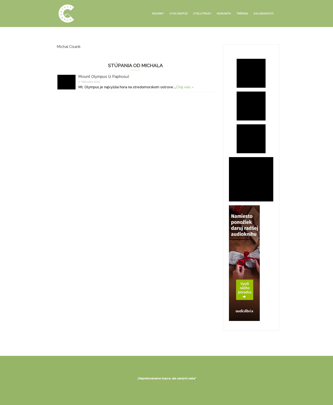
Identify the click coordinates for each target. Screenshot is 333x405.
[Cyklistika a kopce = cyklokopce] (66, 13)
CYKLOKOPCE (179, 13)
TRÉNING (242, 13)
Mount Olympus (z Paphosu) (103, 76)
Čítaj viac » (185, 87)
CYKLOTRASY (202, 13)
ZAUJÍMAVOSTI (263, 13)
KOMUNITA (224, 13)
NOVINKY (158, 13)
